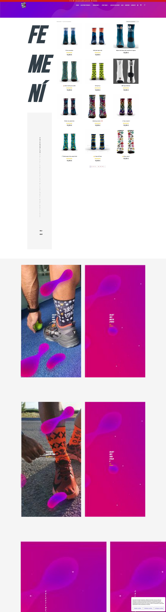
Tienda (77, 5)
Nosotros (127, 5)
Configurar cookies (159, 608)
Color (40, 234)
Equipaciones (96, 5)
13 (100, 166)
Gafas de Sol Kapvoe (114, 5)
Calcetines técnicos (85, 5)
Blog (122, 5)
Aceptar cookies (137, 608)
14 (102, 166)
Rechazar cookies (148, 608)
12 (98, 166)
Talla (40, 231)
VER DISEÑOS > (54, 326)
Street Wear (104, 5)
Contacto (133, 5)
